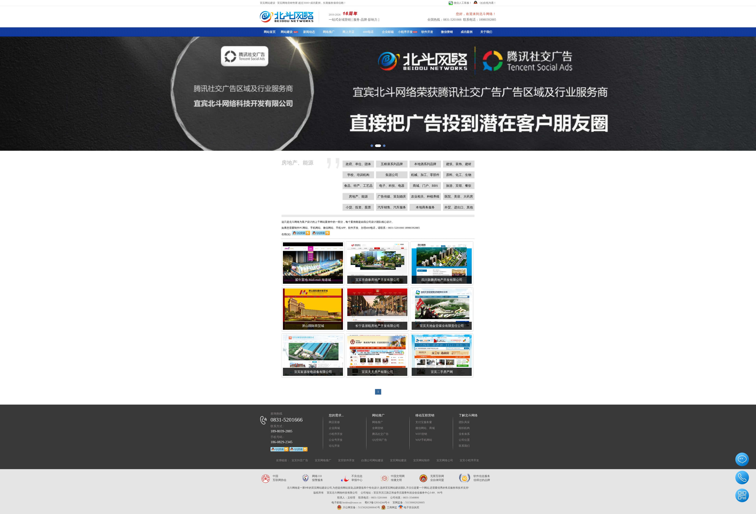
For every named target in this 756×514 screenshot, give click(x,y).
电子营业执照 (411, 507)
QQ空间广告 (379, 439)
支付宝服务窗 (423, 422)
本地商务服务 (425, 207)
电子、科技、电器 (391, 185)
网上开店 (348, 31)
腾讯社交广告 (380, 434)
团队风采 (464, 422)
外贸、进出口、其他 (459, 207)
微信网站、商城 (425, 428)
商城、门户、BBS (425, 185)
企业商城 (334, 428)
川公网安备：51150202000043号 (361, 507)
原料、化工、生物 (458, 175)
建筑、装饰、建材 (458, 164)
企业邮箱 (388, 31)
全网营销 (377, 428)
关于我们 (486, 31)
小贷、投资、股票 (358, 207)
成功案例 (466, 31)
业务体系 (464, 434)
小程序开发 (405, 31)
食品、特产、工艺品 (358, 185)
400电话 (368, 31)
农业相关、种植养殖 (425, 196)
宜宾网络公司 (444, 460)
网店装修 (334, 422)
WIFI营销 (421, 434)
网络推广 (329, 31)
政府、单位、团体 (358, 164)
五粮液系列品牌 (392, 164)
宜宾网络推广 (323, 460)
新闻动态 (309, 31)
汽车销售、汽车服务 (392, 207)
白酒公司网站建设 (372, 460)
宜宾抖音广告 (300, 460)
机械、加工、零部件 (425, 175)
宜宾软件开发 (346, 460)
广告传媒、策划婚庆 (392, 196)
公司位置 (464, 439)
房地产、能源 (358, 196)
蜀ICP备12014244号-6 (377, 502)
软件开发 (427, 31)
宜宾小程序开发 (469, 460)
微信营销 (447, 31)
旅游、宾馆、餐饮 (458, 185)
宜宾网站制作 (421, 460)
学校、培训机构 (358, 175)
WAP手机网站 (423, 439)
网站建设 (287, 31)
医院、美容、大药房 (459, 196)
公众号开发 (336, 439)
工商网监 (392, 507)
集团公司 (391, 175)
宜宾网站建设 (398, 460)
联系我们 (464, 445)
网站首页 (270, 31)
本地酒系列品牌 (425, 164)
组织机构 (464, 428)
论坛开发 (334, 445)
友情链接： (283, 460)
